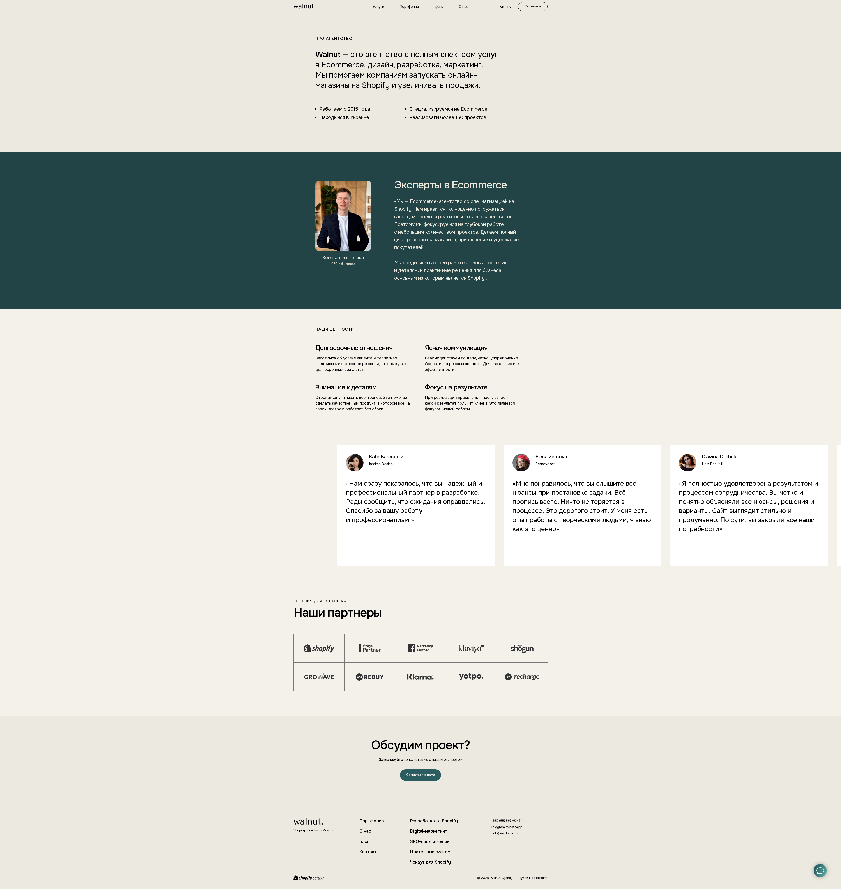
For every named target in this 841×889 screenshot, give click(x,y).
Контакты (369, 852)
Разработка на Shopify (434, 821)
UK (502, 7)
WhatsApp (514, 827)
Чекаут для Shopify (430, 862)
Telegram (498, 827)
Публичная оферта (533, 878)
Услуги (378, 6)
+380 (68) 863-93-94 (507, 820)
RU (509, 7)
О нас (463, 6)
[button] (420, 775)
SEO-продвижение (429, 841)
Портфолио (409, 6)
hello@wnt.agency (505, 833)
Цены (438, 6)
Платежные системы (431, 852)
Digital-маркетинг (428, 831)
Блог (364, 841)
